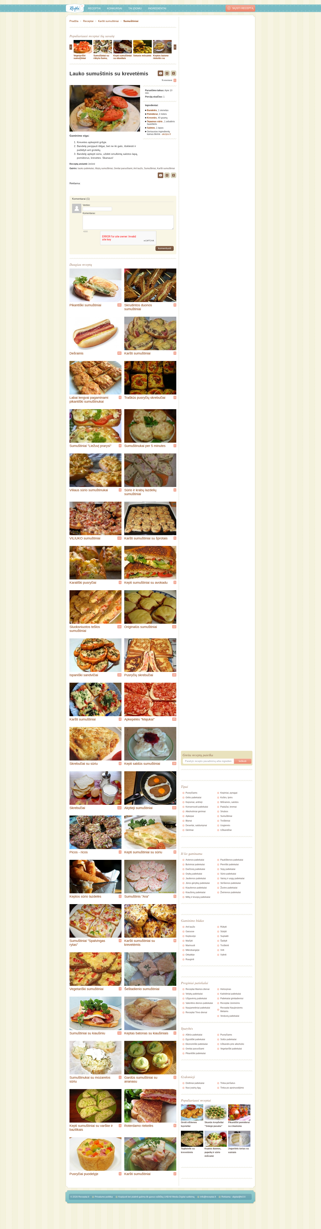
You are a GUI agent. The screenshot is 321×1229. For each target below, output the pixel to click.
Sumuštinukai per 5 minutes (145, 446)
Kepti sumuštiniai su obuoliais (122, 57)
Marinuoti (190, 945)
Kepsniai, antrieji (194, 802)
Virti (222, 950)
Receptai (94, 8)
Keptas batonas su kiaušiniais (146, 1033)
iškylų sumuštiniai (104, 168)
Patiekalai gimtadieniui (231, 998)
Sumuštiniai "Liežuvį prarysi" (90, 446)
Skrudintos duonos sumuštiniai (138, 307)
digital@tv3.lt (238, 1197)
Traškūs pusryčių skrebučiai (144, 397)
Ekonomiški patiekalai (197, 1044)
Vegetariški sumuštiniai (86, 989)
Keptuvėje (191, 936)
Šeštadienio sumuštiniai (141, 989)
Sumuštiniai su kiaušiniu (87, 1033)
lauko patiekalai (86, 168)
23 (174, 807)
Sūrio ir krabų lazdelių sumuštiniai (140, 492)
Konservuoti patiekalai (197, 807)
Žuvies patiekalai (228, 887)
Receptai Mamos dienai (198, 989)
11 (174, 988)
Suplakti (224, 936)
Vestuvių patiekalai (229, 1016)
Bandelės (152, 110)
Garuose (190, 931)
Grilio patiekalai (193, 797)
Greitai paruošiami (123, 168)
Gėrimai (190, 830)
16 (119, 305)
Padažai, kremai (228, 807)
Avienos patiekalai (195, 860)
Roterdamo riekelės (138, 1126)
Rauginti (190, 959)
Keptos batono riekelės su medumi (160, 58)
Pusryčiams (191, 793)
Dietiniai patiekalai (195, 1083)
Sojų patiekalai (227, 869)
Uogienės (225, 825)
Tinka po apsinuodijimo (232, 1087)
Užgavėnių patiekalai (196, 998)
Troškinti (224, 945)
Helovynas (225, 989)
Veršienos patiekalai (230, 883)
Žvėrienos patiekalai (230, 892)
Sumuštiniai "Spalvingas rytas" (87, 943)
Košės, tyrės (226, 797)
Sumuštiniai (130, 21)
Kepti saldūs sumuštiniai (142, 763)
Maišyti (189, 940)
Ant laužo (138, 168)
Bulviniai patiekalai (195, 864)
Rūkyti (223, 927)
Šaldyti (223, 940)
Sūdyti (223, 931)
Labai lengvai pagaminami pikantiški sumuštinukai (88, 399)
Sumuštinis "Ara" (136, 896)
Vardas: (86, 205)
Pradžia (73, 21)
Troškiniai (225, 820)
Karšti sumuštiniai (108, 21)
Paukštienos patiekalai (231, 860)
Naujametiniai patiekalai (198, 1007)
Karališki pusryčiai (82, 582)
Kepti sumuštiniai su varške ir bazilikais (91, 1127)
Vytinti (223, 954)
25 (174, 719)
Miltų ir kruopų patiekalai (198, 897)
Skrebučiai (77, 808)
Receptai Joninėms (230, 1003)
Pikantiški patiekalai (196, 1053)
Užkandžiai (226, 830)
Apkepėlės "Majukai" (139, 719)
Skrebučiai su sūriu (83, 763)
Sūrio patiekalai (228, 873)
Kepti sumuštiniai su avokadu (146, 582)
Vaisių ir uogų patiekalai (232, 878)
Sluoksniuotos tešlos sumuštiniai (84, 629)
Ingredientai (157, 8)
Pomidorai (152, 114)
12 (174, 626)
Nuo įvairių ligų (193, 1087)
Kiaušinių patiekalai (195, 892)
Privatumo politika (104, 1197)
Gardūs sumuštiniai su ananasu (140, 1079)
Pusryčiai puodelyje (83, 1174)
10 (119, 675)
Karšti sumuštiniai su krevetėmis (139, 943)
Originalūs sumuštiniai (140, 627)
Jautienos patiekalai (196, 878)
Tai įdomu (135, 8)
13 (119, 538)
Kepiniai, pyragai (228, 793)
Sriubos (224, 811)
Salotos (151, 128)
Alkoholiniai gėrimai (196, 811)
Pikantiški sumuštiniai (85, 305)
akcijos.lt (166, 134)
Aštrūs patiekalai (194, 1034)
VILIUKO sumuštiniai (84, 538)
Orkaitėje (190, 954)
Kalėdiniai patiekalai (230, 994)
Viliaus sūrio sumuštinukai (88, 490)
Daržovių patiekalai (195, 869)
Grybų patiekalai (194, 873)
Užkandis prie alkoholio (232, 1044)
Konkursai (114, 8)
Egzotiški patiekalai (195, 1039)
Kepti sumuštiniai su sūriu (143, 852)
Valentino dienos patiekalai (199, 1003)
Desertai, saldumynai (196, 825)
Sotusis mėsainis (142, 55)
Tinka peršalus (227, 1083)
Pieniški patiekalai (229, 864)
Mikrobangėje (193, 950)
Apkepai (190, 816)
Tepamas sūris (155, 121)
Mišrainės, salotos (229, 802)
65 (119, 353)
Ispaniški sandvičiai (83, 675)
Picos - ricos (78, 852)
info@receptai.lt (208, 1197)
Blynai (189, 820)
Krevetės (152, 117)
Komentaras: (89, 213)
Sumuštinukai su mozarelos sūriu (89, 1079)
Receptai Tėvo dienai (196, 1012)
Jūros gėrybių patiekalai (198, 883)
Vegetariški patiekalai (231, 1048)
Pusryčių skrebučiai (138, 675)
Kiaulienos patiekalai (196, 887)
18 (174, 675)
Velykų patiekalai (194, 994)
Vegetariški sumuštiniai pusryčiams (80, 58)
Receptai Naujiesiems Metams (231, 1009)
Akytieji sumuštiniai (138, 808)
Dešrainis (76, 353)
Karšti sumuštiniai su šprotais (146, 538)
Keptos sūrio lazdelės (85, 896)
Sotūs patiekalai (228, 1039)
